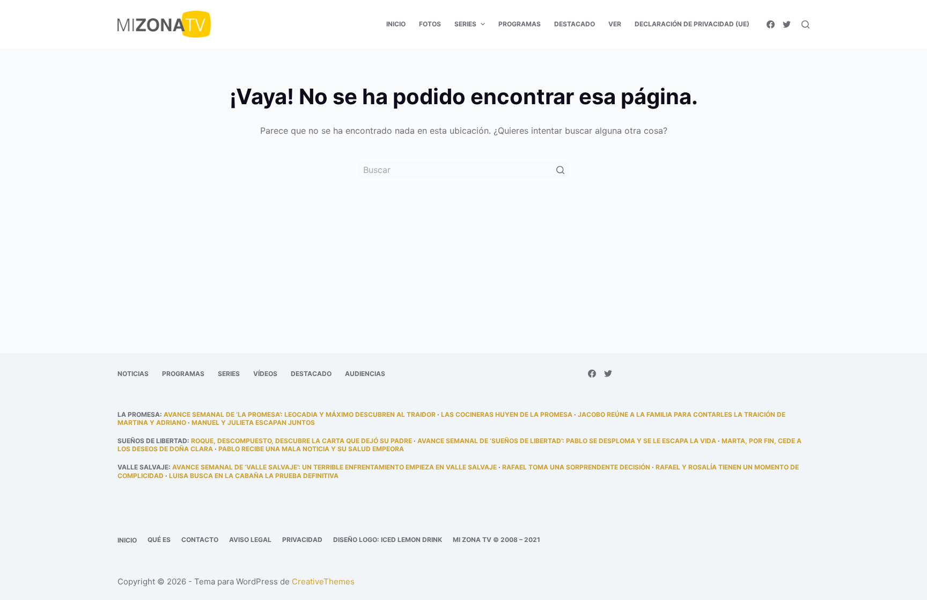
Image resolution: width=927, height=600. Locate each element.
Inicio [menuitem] (396, 24)
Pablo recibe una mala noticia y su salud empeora (311, 449)
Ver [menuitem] (614, 24)
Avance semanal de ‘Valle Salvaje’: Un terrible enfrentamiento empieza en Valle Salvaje (334, 467)
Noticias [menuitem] (133, 374)
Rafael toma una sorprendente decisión (576, 467)
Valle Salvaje (142, 467)
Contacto (199, 540)
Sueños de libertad (152, 441)
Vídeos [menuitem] (265, 374)
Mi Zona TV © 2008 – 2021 (496, 540)
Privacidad (302, 540)
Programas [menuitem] (519, 24)
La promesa (138, 414)
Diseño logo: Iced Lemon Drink (387, 540)
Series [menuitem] (465, 24)
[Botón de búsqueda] (560, 169)
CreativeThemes (323, 581)
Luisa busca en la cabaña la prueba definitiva (254, 476)
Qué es (159, 540)
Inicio (127, 540)
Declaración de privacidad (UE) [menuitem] (692, 24)
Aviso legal (250, 540)
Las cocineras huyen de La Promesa (506, 414)
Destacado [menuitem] (574, 24)
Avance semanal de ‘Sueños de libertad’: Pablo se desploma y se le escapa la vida (566, 441)
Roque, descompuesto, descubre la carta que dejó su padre (301, 441)
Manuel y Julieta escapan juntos (253, 422)
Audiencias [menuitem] (365, 374)
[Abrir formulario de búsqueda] (805, 24)
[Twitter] (787, 24)
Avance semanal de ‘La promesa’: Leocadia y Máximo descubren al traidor (300, 414)
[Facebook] (771, 24)
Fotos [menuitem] (430, 24)
